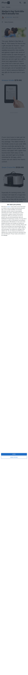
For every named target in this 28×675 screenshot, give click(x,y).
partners (9, 206)
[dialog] (14, 438)
